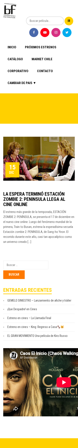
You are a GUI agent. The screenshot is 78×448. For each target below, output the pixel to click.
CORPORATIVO (18, 71)
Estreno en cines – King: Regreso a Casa (32, 327)
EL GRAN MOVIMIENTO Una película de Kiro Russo (37, 336)
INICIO (12, 47)
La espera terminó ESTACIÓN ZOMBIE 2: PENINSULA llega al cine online (34, 199)
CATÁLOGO (15, 59)
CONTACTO (45, 71)
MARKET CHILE (42, 59)
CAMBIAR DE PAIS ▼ (22, 83)
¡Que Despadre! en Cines (22, 309)
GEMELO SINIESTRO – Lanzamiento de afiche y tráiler (39, 300)
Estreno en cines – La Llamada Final (29, 318)
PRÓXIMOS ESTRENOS (40, 47)
